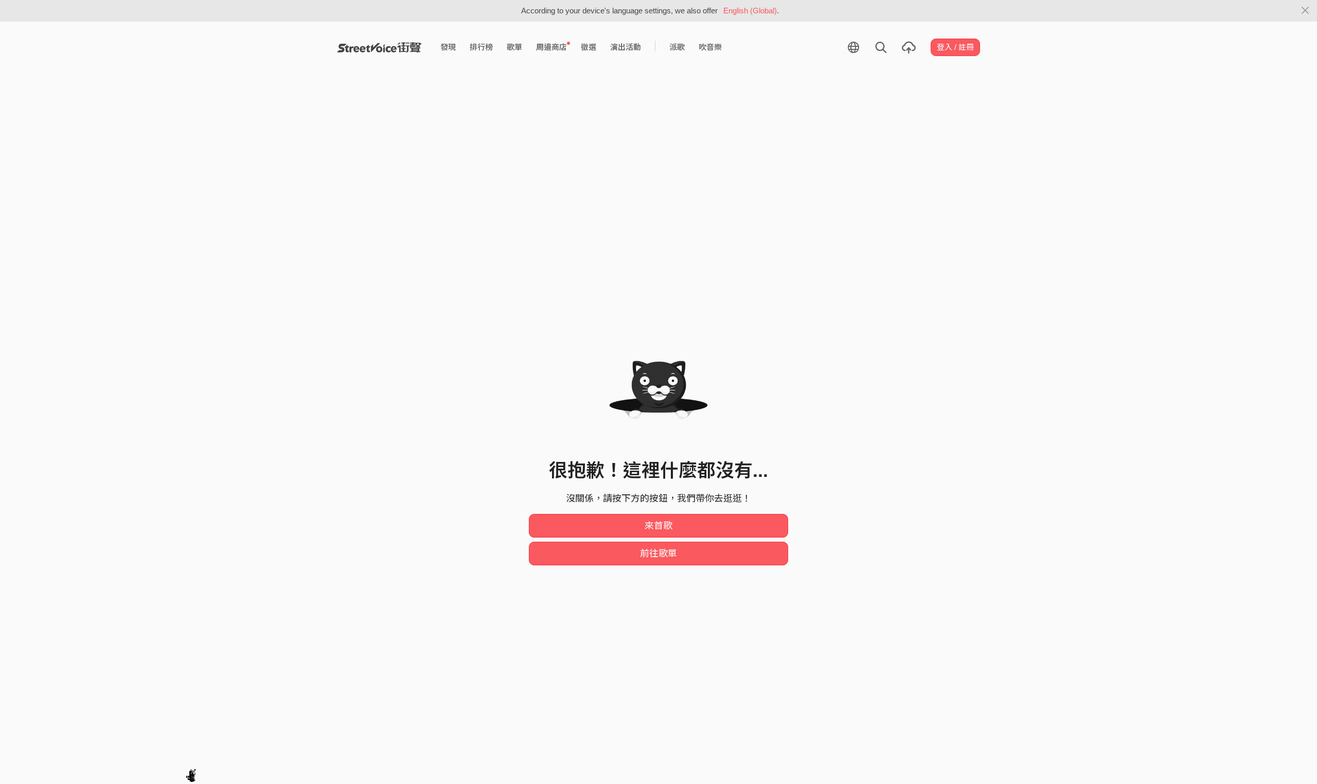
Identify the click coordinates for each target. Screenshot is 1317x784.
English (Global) (750, 10)
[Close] (1305, 11)
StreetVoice (379, 47)
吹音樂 (710, 47)
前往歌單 (658, 553)
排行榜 (481, 47)
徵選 (588, 47)
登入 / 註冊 (955, 47)
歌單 (514, 47)
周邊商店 (551, 47)
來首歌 (658, 526)
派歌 (677, 47)
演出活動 (625, 47)
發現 (448, 47)
